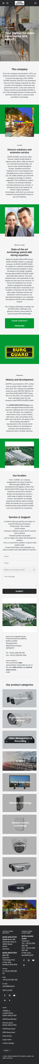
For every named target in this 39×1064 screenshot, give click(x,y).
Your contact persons (19, 323)
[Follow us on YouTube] (14, 995)
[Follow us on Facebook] (4, 995)
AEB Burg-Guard (8, 1032)
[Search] (7, 3)
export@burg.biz (8, 986)
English (6, 1050)
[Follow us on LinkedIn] (4, 1000)
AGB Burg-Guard (8, 1029)
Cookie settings (8, 1043)
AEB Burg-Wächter (9, 1019)
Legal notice (7, 1039)
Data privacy (7, 1036)
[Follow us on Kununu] (9, 1000)
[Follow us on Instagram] (9, 995)
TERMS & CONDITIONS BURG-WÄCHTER (9, 1013)
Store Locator (7, 990)
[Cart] (35, 3)
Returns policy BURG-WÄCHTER (9, 1024)
